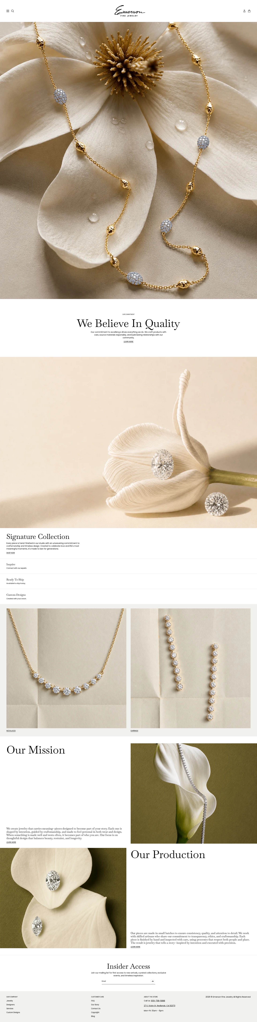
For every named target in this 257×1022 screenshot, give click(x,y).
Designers (10, 1005)
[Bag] (249, 11)
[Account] (244, 11)
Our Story (95, 1005)
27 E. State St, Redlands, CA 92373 (159, 1005)
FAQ (93, 1001)
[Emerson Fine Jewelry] (128, 11)
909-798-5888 (158, 1000)
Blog (93, 1016)
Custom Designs (13, 1012)
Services (9, 1008)
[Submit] (152, 981)
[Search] (12, 11)
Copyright (95, 1012)
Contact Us (95, 1008)
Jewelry (9, 1001)
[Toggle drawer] (7, 11)
